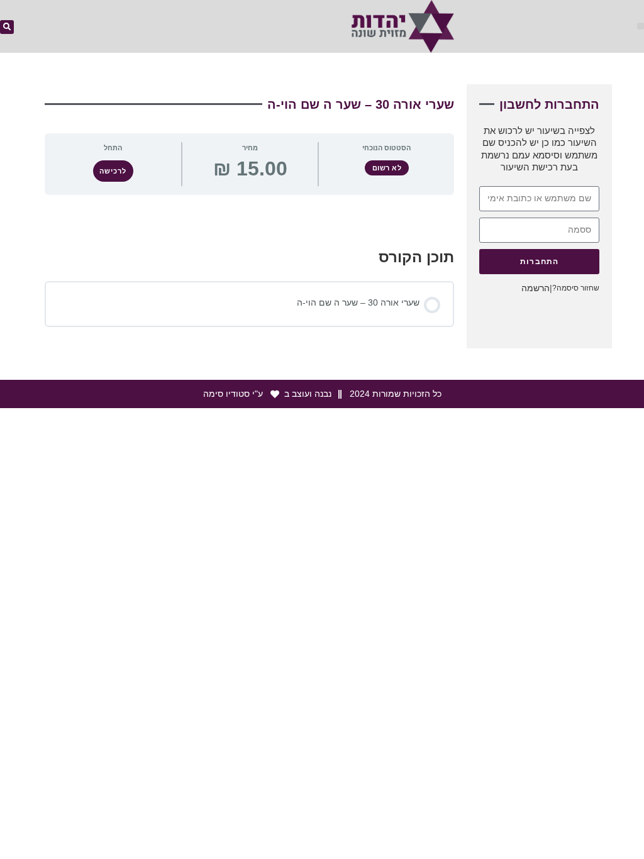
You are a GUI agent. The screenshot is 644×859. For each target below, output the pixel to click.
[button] (640, 26)
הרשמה (535, 288)
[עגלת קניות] (307, 27)
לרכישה (112, 171)
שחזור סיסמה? (575, 288)
